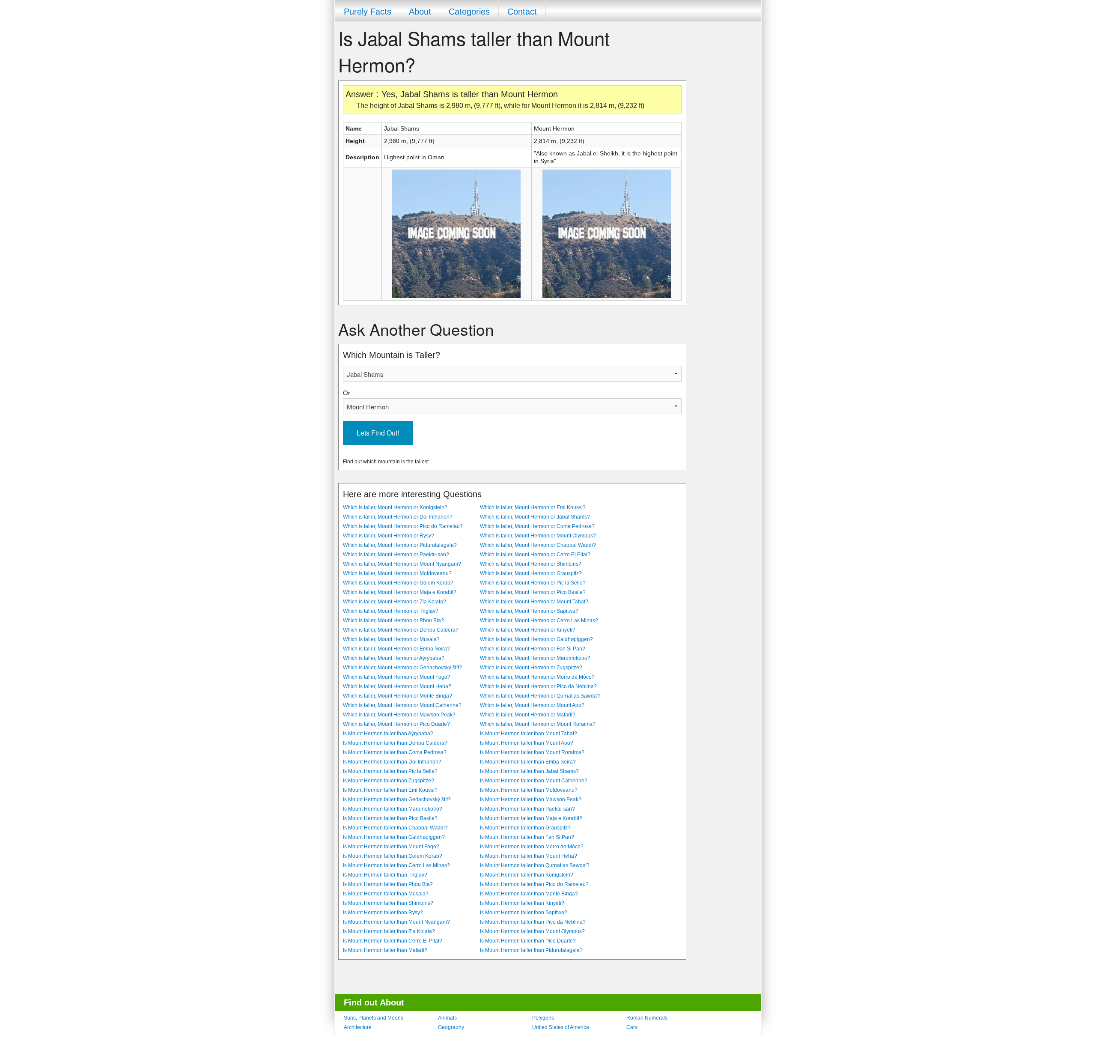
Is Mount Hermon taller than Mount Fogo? (391, 847)
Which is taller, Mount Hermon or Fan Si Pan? (532, 649)
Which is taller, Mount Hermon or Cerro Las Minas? (539, 620)
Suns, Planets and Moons (373, 1018)
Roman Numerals (646, 1018)
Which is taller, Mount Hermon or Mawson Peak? (399, 715)
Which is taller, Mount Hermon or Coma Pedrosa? (537, 526)
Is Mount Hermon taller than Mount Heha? (528, 856)
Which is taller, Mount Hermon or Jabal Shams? (535, 517)
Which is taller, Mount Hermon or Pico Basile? (533, 592)
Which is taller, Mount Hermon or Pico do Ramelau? (403, 526)
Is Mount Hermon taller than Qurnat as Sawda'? (535, 865)
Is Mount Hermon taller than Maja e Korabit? (531, 818)
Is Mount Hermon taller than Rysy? (383, 913)
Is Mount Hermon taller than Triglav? (385, 875)
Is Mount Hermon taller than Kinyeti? (522, 903)
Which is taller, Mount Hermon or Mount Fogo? (396, 677)
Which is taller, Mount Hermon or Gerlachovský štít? (402, 668)
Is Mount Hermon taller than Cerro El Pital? (392, 941)
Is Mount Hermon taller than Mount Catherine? (533, 781)
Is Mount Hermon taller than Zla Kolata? (389, 931)
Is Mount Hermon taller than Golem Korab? (392, 856)
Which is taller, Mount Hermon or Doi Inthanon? (398, 517)
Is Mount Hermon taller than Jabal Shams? (529, 771)
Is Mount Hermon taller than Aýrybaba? (388, 734)
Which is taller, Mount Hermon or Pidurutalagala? (400, 545)
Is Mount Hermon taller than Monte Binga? (529, 894)
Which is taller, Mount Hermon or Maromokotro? (535, 658)
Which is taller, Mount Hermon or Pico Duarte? (396, 724)
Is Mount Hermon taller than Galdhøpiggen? (394, 837)
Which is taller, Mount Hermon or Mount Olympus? (538, 536)
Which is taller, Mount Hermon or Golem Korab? (398, 583)
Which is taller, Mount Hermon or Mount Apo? (532, 705)
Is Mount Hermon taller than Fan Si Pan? (527, 837)
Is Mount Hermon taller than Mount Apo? (526, 743)
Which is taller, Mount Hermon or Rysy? (388, 536)
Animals (447, 1018)
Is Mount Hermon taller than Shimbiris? (388, 903)
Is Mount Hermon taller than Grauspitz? (525, 828)
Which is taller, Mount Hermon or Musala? (391, 639)
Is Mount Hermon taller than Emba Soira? (528, 762)
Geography (451, 1027)
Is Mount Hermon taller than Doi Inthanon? (392, 762)
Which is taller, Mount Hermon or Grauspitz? (531, 573)
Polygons (543, 1018)
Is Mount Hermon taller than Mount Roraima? (532, 752)
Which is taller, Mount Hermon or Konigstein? (395, 507)
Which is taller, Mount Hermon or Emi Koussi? (533, 507)
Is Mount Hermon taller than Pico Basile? (390, 818)
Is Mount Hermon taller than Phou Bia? (388, 884)
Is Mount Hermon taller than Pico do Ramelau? (534, 884)
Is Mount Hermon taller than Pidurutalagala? (531, 950)
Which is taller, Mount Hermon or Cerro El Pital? (535, 555)
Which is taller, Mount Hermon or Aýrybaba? (393, 658)
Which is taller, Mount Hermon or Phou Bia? (393, 620)
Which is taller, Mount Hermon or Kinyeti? (527, 630)
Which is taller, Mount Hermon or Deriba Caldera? (401, 630)
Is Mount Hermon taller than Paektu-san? (527, 809)
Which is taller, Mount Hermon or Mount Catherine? (402, 705)
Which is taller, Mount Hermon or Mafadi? (527, 715)
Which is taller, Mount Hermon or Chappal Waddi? (538, 545)
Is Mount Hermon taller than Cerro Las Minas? (396, 865)
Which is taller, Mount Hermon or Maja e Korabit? (399, 592)
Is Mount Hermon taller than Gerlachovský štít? (397, 799)
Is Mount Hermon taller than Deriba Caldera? (395, 743)
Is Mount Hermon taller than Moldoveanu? (529, 790)
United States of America (560, 1027)
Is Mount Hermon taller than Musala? (386, 894)
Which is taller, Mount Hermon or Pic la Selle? (533, 583)
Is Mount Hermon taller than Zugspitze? (388, 781)
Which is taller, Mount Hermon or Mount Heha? (397, 686)
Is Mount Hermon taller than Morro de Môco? (532, 847)
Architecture (358, 1027)
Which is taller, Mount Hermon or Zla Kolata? (394, 602)
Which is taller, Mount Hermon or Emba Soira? (396, 649)
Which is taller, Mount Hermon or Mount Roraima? (538, 724)
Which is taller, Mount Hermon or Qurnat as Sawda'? (540, 696)
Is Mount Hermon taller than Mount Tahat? (528, 734)
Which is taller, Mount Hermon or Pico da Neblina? (538, 686)
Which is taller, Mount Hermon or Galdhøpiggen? (536, 639)
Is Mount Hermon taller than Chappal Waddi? (395, 828)
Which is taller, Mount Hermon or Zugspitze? (531, 668)
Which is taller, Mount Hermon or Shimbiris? (530, 564)
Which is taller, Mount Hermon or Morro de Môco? (537, 677)
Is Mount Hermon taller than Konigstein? (526, 875)
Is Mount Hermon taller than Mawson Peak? (530, 799)
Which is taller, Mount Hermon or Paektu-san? (396, 555)
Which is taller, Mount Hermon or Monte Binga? (397, 696)
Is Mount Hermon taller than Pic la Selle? (390, 771)
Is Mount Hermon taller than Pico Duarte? (528, 941)
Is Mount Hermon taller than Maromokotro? (392, 809)
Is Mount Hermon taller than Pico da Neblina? (533, 922)
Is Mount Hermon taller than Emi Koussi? (390, 790)
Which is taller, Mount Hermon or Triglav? (390, 611)
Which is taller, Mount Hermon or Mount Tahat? (534, 602)
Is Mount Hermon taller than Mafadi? (385, 950)
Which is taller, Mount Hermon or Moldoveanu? (397, 573)
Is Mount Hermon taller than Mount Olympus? (532, 931)
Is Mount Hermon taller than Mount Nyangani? (396, 922)
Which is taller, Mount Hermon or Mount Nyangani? (402, 564)
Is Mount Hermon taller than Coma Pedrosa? (395, 752)
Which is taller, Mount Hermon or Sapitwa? (529, 611)
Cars (631, 1027)
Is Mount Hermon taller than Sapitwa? (523, 913)
